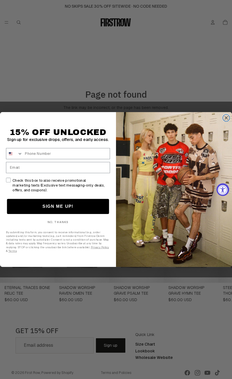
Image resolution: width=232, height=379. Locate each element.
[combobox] (14, 153)
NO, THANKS (58, 222)
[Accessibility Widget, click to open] (222, 189)
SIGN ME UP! (58, 206)
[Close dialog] (226, 117)
